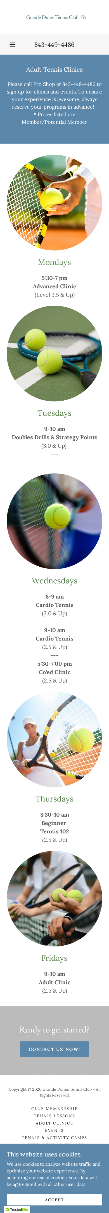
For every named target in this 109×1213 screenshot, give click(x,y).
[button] (12, 44)
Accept (54, 1199)
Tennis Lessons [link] (54, 1115)
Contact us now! (54, 1049)
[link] (54, 17)
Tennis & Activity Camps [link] (54, 1137)
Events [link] (54, 1130)
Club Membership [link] (54, 1108)
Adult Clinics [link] (54, 1123)
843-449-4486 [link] (54, 44)
